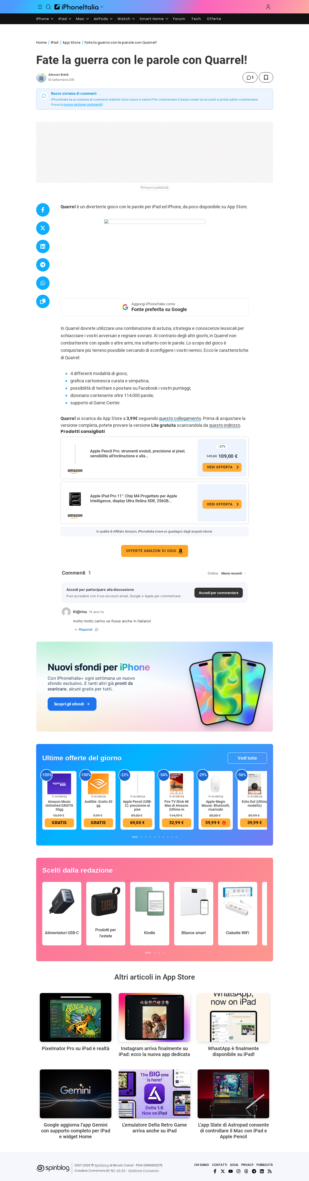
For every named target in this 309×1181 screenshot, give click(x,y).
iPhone (42, 18)
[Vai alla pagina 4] (150, 837)
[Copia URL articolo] (43, 301)
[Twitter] (223, 1171)
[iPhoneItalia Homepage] (76, 6)
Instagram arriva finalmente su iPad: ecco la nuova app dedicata (154, 1051)
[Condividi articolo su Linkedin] (43, 246)
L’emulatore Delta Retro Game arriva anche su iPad (154, 1128)
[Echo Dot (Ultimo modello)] (254, 783)
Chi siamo (201, 1165)
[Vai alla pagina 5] (155, 837)
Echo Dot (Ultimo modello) (255, 803)
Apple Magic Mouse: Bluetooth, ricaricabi (216, 805)
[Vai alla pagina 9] (172, 837)
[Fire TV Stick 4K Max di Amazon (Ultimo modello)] (176, 783)
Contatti (219, 1165)
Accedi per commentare (218, 593)
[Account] (268, 7)
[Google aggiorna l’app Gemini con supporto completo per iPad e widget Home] (75, 1093)
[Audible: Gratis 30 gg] (98, 783)
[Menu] (40, 7)
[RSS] (269, 1171)
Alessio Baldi (58, 74)
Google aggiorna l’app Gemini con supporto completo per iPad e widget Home (75, 1130)
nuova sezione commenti (83, 104)
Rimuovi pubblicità (155, 187)
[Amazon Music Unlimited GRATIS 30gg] (59, 783)
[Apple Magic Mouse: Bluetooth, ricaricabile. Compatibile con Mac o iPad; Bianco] (215, 783)
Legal (234, 1165)
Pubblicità (264, 1165)
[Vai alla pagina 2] (141, 837)
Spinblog (102, 1165)
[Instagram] (238, 1171)
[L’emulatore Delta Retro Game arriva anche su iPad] (154, 1093)
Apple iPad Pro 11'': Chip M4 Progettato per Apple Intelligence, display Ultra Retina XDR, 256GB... (133, 498)
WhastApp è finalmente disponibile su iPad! (233, 1051)
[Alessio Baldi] (41, 77)
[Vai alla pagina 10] (177, 837)
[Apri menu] (101, 6)
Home (41, 42)
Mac (80, 18)
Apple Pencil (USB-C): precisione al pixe (137, 805)
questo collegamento (180, 418)
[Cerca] (48, 7)
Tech (196, 18)
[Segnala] (97, 629)
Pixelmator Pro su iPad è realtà (75, 1048)
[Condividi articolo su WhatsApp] (43, 283)
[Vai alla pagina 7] (163, 837)
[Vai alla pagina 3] (146, 837)
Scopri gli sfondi (69, 703)
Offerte (214, 18)
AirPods (101, 18)
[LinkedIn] (262, 1171)
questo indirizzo (224, 425)
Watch (123, 18)
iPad (62, 18)
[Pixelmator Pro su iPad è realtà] (75, 1017)
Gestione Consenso (143, 1171)
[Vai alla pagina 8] (168, 837)
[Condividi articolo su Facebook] (43, 210)
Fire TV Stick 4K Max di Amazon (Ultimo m (176, 805)
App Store (71, 42)
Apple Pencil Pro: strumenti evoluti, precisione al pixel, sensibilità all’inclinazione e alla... (137, 453)
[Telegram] (254, 1171)
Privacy (247, 1165)
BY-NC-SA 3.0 (115, 1171)
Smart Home (152, 18)
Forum (179, 18)
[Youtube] (230, 1171)
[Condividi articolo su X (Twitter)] (43, 228)
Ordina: (213, 573)
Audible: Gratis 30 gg (98, 803)
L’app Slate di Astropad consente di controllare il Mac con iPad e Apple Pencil (233, 1130)
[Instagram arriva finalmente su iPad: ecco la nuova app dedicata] (154, 1017)
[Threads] (246, 1171)
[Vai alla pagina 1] (135, 837)
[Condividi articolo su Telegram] (43, 265)
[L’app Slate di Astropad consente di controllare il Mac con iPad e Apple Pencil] (233, 1093)
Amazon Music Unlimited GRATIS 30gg (59, 805)
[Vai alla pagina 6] (159, 837)
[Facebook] (215, 1171)
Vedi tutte (247, 758)
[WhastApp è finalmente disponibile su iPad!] (233, 1017)
